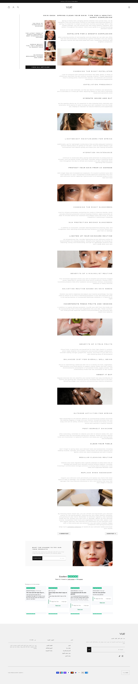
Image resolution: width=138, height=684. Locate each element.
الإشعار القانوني (49, 645)
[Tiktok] (119, 656)
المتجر (69, 645)
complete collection (74, 526)
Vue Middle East (13, 672)
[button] (64, 641)
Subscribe (37, 558)
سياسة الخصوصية (49, 650)
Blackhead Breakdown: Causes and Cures (34, 56)
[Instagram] (122, 656)
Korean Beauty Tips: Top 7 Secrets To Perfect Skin (34, 46)
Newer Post (64, 533)
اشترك (89, 649)
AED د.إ (126, 672)
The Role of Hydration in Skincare (37, 25)
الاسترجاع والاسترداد (67, 650)
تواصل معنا (68, 648)
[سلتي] (9, 7)
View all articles (41, 67)
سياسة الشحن (68, 655)
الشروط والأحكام (49, 648)
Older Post (111, 533)
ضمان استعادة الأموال (66, 653)
